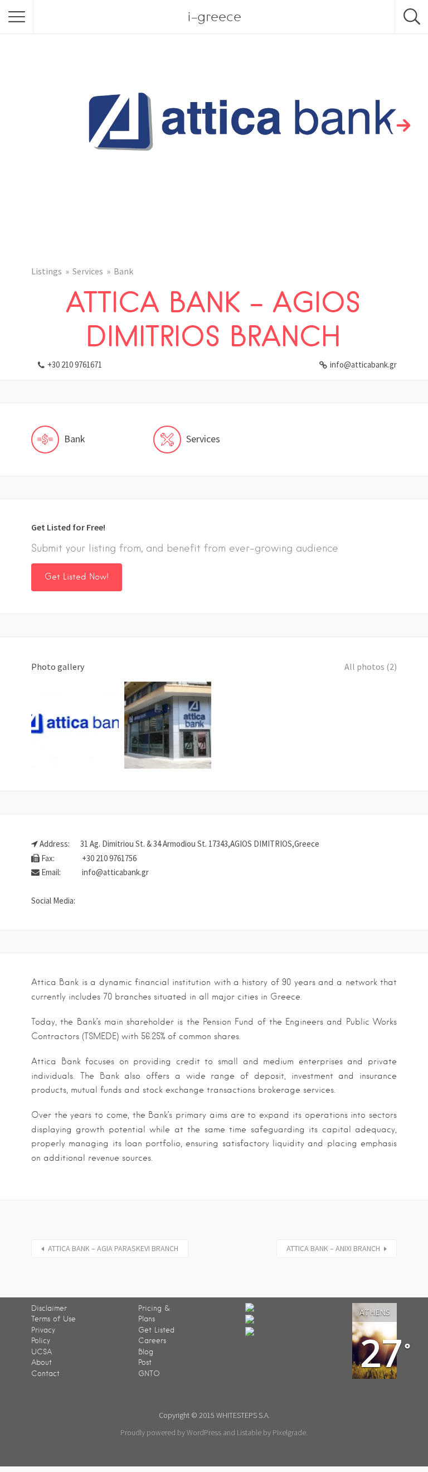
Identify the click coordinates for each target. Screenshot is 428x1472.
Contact (45, 1373)
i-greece (214, 16)
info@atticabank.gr (363, 364)
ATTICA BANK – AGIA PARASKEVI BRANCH (113, 1248)
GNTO (149, 1373)
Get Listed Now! (77, 577)
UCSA (41, 1352)
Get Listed (156, 1330)
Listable (249, 1432)
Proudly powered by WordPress (170, 1432)
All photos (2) (370, 666)
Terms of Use (53, 1319)
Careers (152, 1340)
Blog (145, 1352)
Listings (46, 271)
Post (145, 1362)
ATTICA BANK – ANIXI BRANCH (333, 1248)
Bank (123, 271)
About (41, 1362)
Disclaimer (49, 1308)
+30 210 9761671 (74, 364)
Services (87, 271)
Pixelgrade (289, 1432)
